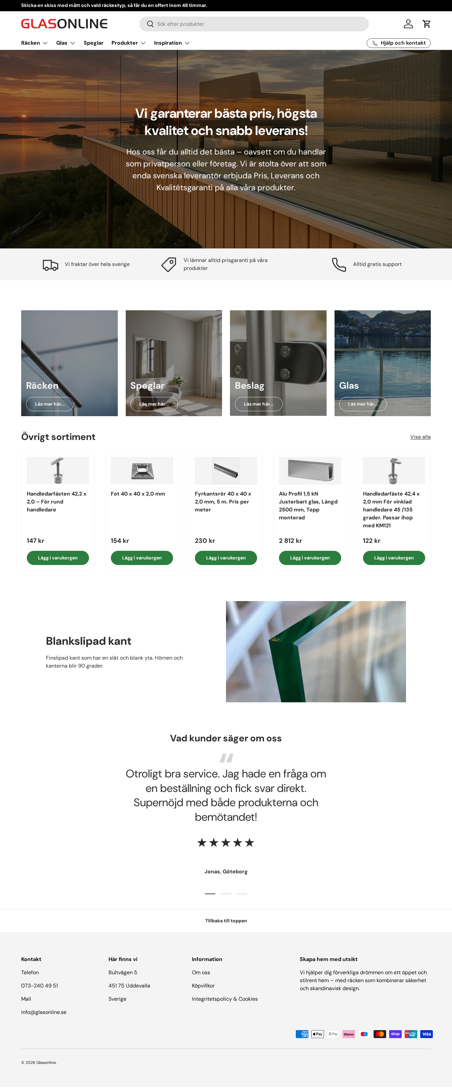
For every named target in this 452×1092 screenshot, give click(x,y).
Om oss (201, 972)
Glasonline (46, 1062)
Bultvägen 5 (123, 972)
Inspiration (168, 42)
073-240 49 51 (39, 985)
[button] (427, 24)
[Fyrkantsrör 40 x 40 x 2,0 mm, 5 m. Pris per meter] (226, 471)
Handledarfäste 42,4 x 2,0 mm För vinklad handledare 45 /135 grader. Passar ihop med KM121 (391, 509)
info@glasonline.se (44, 1012)
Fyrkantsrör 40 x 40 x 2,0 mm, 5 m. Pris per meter (223, 501)
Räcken (30, 42)
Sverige (117, 998)
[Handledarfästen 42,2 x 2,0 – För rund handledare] (58, 471)
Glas (62, 42)
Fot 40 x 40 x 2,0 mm (138, 493)
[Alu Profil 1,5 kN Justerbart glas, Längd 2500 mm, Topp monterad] (310, 471)
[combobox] (254, 24)
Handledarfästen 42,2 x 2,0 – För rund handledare (56, 501)
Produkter (125, 42)
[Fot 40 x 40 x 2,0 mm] (142, 471)
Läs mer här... (50, 404)
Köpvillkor (203, 985)
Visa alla (420, 437)
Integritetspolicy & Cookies (225, 998)
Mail (26, 998)
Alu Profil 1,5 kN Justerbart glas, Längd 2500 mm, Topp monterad (308, 505)
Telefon (30, 972)
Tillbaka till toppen (226, 921)
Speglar (94, 42)
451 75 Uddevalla (129, 985)
